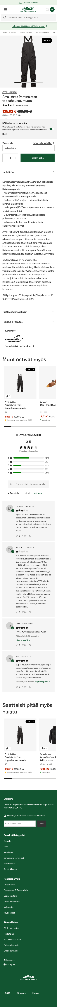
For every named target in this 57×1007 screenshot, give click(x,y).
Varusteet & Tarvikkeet (14, 857)
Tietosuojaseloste (11, 945)
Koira (6, 846)
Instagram (11, 964)
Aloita (5, 32)
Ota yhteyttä (9, 884)
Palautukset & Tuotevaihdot (16, 890)
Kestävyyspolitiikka (12, 939)
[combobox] (28, 148)
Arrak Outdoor (9, 91)
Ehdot (4, 134)
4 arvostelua (21, 105)
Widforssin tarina (11, 928)
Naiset (13, 32)
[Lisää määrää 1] (15, 158)
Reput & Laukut (11, 869)
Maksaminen (9, 907)
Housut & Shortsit (42, 32)
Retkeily (7, 841)
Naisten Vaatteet (26, 32)
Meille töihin (9, 933)
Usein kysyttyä (10, 895)
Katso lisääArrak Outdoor (18, 346)
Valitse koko (37, 157)
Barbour (43, 402)
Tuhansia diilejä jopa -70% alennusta (28, 26)
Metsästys (8, 852)
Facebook (10, 960)
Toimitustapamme (12, 901)
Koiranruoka (9, 863)
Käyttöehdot (9, 912)
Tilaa (41, 823)
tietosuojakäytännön (36, 815)
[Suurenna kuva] (28, 62)
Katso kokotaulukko (42, 143)
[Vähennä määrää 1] (5, 158)
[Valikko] (5, 9)
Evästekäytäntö (11, 950)
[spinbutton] (10, 158)
